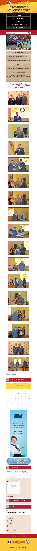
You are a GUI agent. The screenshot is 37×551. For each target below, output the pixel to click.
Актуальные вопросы (17, 500)
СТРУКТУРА (18, 21)
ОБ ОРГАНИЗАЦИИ (19, 18)
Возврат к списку (11, 374)
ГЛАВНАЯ (19, 15)
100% (11, 518)
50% (10, 523)
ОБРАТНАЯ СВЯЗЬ (18, 28)
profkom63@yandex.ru (18, 12)
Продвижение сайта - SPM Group (18, 547)
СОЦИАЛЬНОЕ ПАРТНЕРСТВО (18, 24)
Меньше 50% (13, 526)
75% (10, 521)
